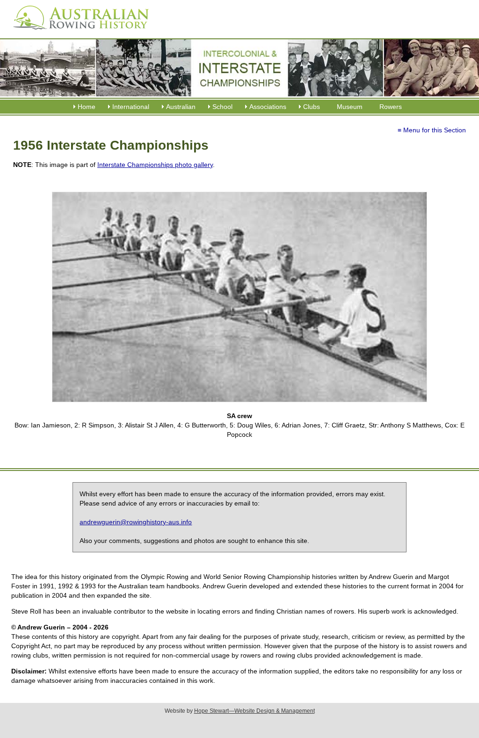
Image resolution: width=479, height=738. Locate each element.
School (222, 106)
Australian (181, 106)
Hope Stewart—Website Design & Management (254, 711)
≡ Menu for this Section (432, 130)
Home (86, 106)
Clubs (311, 106)
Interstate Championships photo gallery (155, 164)
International (130, 106)
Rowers (390, 106)
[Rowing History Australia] (77, 32)
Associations (267, 106)
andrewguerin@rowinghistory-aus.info (136, 522)
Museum (350, 106)
